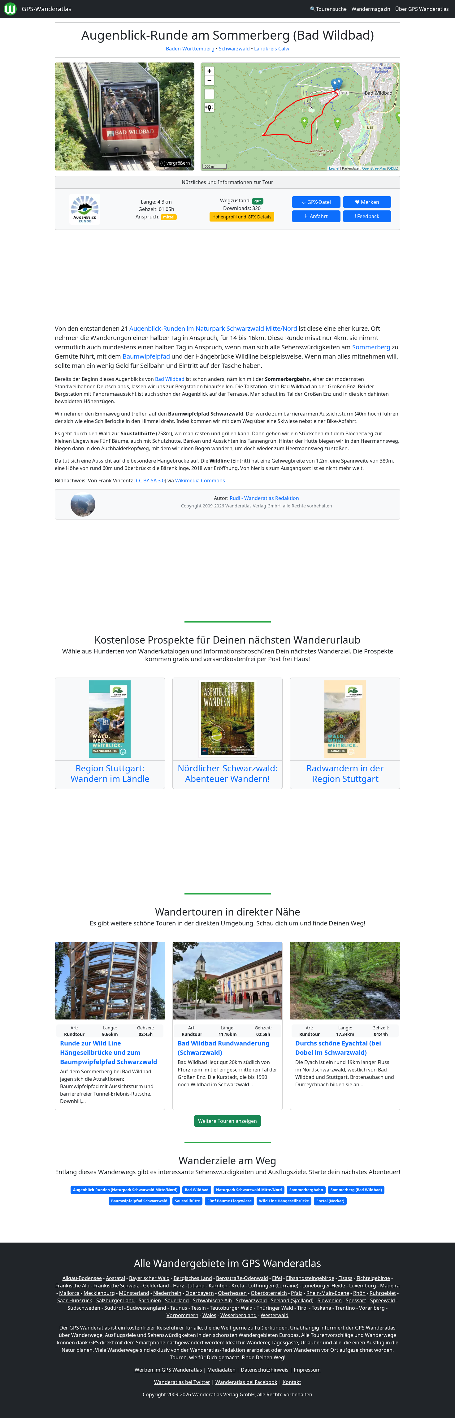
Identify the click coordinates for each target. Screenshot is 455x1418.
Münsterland (134, 1293)
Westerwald (274, 1315)
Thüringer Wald (275, 1307)
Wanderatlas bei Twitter (182, 1382)
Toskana (321, 1307)
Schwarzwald (234, 48)
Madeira (390, 1285)
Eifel (277, 1278)
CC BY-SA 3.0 (150, 480)
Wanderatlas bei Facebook (246, 1382)
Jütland (196, 1285)
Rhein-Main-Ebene (327, 1293)
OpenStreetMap (374, 168)
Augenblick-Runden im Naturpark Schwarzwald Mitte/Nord (213, 328)
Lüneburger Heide (323, 1285)
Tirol (302, 1307)
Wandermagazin (371, 9)
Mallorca (69, 1293)
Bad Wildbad (169, 379)
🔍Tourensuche (328, 9)
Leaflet (334, 168)
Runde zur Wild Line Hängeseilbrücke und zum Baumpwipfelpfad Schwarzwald (108, 1052)
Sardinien (150, 1300)
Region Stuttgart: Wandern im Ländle (110, 773)
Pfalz (296, 1293)
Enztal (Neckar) (330, 1201)
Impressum (307, 1369)
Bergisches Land (193, 1278)
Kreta (238, 1285)
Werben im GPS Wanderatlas (168, 1369)
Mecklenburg (99, 1293)
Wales (209, 1315)
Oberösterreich (269, 1293)
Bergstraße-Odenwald (242, 1278)
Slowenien (330, 1300)
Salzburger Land (115, 1300)
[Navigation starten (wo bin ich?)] (209, 107)
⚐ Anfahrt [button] (316, 216)
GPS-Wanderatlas (47, 9)
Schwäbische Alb (212, 1300)
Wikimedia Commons (200, 480)
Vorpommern (182, 1315)
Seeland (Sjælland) (292, 1300)
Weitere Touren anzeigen (227, 1121)
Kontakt (292, 1382)
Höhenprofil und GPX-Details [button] (241, 217)
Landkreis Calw (271, 48)
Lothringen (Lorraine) (273, 1285)
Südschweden (83, 1307)
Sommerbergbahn (306, 1189)
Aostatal (115, 1278)
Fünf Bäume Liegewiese (229, 1201)
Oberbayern (199, 1293)
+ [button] (209, 71)
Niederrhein (167, 1293)
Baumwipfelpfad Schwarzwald (139, 1201)
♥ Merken (367, 202)
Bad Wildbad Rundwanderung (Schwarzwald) (224, 1048)
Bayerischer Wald (149, 1278)
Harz (178, 1285)
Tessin (198, 1307)
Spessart (356, 1300)
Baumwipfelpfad (146, 356)
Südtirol (113, 1307)
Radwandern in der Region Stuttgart (345, 773)
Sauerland (177, 1300)
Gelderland (156, 1285)
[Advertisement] (227, 278)
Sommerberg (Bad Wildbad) (356, 1189)
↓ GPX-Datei (316, 202)
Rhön (359, 1293)
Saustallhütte (187, 1201)
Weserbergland (238, 1315)
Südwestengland (146, 1307)
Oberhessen (232, 1293)
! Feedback (367, 216)
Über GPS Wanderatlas (422, 9)
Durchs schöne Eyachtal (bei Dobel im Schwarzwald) (338, 1048)
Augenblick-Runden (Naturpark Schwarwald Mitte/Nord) (125, 1189)
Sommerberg (371, 347)
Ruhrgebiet (383, 1293)
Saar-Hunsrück (74, 1300)
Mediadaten (221, 1369)
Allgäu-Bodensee (82, 1278)
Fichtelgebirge (373, 1278)
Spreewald (382, 1300)
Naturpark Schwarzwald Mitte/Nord (249, 1189)
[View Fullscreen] (209, 94)
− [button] (209, 80)
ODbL (392, 168)
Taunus (178, 1307)
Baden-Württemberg (190, 48)
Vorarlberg (372, 1307)
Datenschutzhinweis (264, 1369)
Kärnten (218, 1285)
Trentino (345, 1307)
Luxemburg (362, 1285)
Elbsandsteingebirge (310, 1278)
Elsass (345, 1278)
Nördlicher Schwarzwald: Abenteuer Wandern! (228, 773)
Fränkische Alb (72, 1285)
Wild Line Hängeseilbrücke (284, 1201)
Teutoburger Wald (231, 1307)
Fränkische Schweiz (116, 1285)
